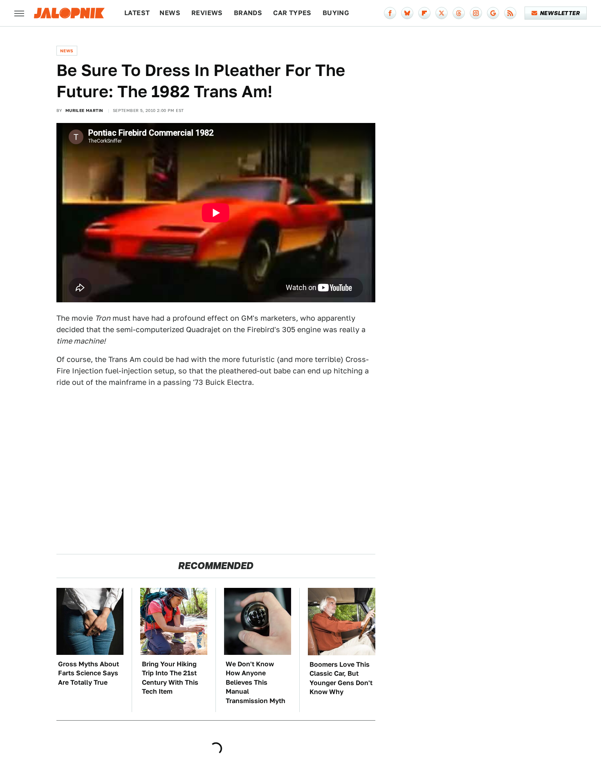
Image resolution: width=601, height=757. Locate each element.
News (169, 13)
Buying (336, 13)
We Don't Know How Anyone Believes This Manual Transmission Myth (255, 682)
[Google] (493, 13)
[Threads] (459, 13)
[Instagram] (476, 13)
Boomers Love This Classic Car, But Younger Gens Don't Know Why (340, 678)
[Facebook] (390, 13)
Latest (137, 13)
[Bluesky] (407, 13)
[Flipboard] (424, 13)
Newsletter (560, 13)
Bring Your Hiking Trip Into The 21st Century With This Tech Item (170, 677)
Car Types (292, 13)
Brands (248, 13)
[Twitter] (441, 13)
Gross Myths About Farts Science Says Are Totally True (88, 673)
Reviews (207, 13)
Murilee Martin (84, 110)
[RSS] (510, 13)
